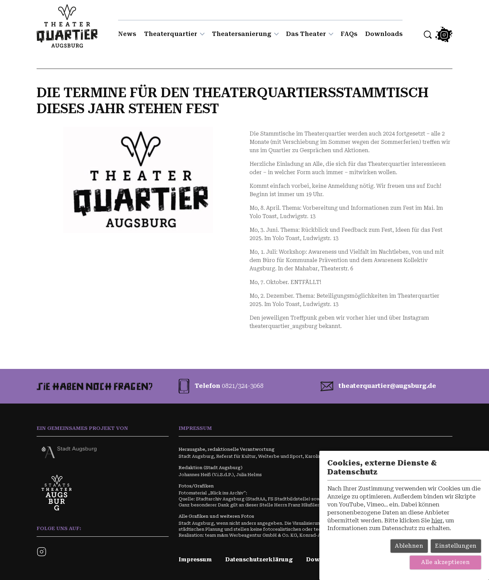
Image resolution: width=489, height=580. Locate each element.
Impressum (195, 559)
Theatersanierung (241, 33)
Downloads (384, 33)
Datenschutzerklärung (259, 559)
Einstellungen (456, 545)
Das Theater (306, 33)
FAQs (349, 33)
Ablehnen (409, 545)
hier (436, 520)
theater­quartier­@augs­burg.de (387, 385)
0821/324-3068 (242, 385)
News (127, 33)
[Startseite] (67, 26)
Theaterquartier (170, 33)
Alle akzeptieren (445, 562)
